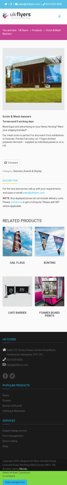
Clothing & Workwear (14, 411)
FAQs (5, 446)
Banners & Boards (12, 405)
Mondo (23, 469)
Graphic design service (15, 430)
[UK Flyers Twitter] (12, 376)
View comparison (15, 482)
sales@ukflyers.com (29, 4)
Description (10, 180)
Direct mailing (10, 441)
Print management (13, 435)
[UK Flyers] (17, 15)
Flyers (6, 395)
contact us (16, 202)
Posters (7, 400)
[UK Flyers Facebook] (6, 376)
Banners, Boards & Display (28, 171)
